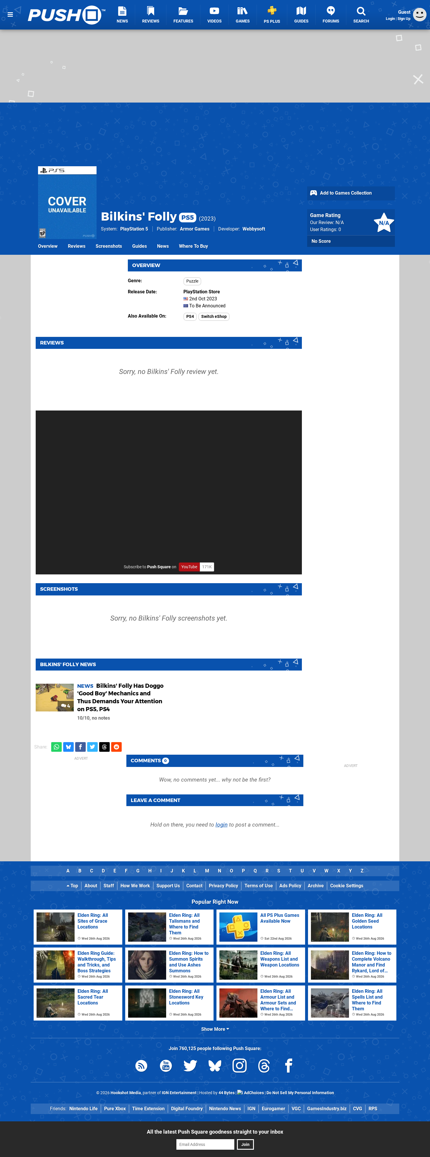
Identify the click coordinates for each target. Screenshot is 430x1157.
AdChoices (253, 1092)
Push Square (159, 566)
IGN (251, 1108)
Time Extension (148, 1108)
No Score (321, 241)
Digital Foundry (187, 1108)
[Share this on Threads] (104, 747)
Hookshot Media (126, 1092)
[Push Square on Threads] (264, 1067)
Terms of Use (259, 885)
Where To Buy (193, 246)
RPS (373, 1108)
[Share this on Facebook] (80, 747)
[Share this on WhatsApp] (56, 747)
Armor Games (194, 229)
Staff (109, 885)
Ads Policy (290, 885)
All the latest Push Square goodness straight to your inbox (215, 1132)
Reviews (76, 246)
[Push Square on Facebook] (289, 1067)
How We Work (135, 885)
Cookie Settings (346, 885)
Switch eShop (214, 316)
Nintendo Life (83, 1108)
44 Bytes (227, 1092)
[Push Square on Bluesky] (215, 1067)
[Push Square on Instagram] (239, 1067)
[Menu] (10, 14)
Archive (316, 885)
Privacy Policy (223, 885)
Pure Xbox (115, 1108)
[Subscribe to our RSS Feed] (141, 1067)
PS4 (190, 316)
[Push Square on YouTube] (166, 1067)
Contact (194, 885)
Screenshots (109, 246)
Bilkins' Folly (147, 216)
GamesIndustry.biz (327, 1108)
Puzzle (192, 281)
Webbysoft (253, 229)
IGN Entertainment (179, 1092)
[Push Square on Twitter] (190, 1067)
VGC (296, 1108)
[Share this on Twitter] (92, 747)
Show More (213, 1029)
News (163, 246)
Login (390, 18)
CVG (357, 1108)
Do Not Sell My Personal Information (300, 1092)
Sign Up (404, 18)
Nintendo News (225, 1108)
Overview (48, 246)
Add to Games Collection (345, 193)
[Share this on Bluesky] (68, 747)
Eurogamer (273, 1108)
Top (73, 885)
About (91, 885)
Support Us (168, 885)
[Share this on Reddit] (116, 747)
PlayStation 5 (134, 229)
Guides (139, 246)
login (222, 824)
